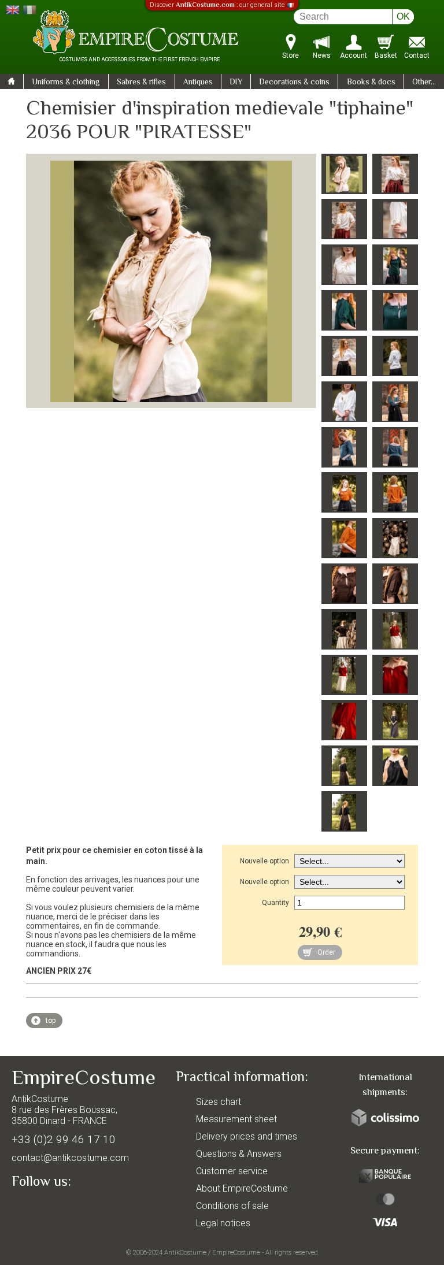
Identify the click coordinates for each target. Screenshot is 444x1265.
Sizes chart (218, 1101)
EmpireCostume (236, 1252)
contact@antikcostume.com (70, 1157)
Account (353, 55)
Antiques (198, 82)
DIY (236, 82)
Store (290, 55)
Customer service (232, 1171)
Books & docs (371, 82)
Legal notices (223, 1223)
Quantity (275, 903)
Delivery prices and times (246, 1136)
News (322, 55)
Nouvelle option (264, 861)
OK (403, 16)
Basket (386, 55)
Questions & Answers (239, 1153)
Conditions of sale (232, 1205)
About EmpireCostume (242, 1188)
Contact (417, 55)
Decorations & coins (294, 82)
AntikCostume (185, 1252)
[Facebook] (40, 1208)
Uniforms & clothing (66, 82)
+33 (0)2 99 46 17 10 (64, 1139)
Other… (424, 82)
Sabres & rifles (141, 82)
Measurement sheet (236, 1119)
